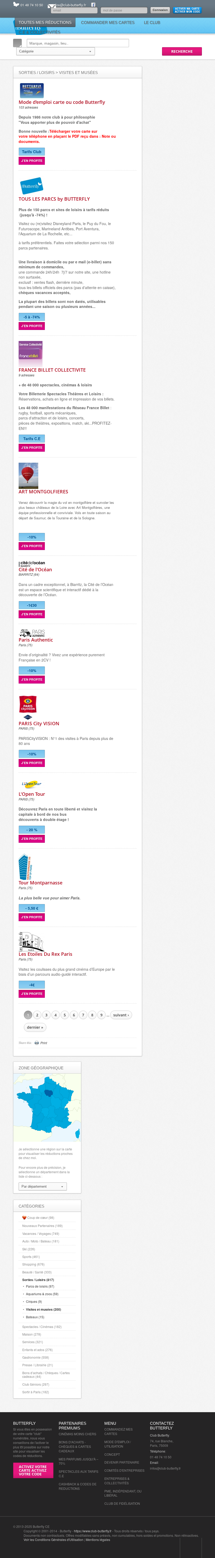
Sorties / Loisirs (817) (38, 1279)
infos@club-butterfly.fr (69, 4)
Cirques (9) (34, 1301)
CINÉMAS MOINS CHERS (77, 1434)
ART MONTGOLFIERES (43, 491)
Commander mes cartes (108, 22)
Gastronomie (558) (35, 1357)
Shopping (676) (33, 1264)
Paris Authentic (36, 640)
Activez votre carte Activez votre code (33, 1470)
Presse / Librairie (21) (37, 1365)
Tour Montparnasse (40, 882)
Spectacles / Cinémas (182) (42, 1326)
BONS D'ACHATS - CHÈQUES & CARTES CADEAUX (75, 1446)
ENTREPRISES (133, 1470)
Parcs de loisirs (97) (40, 1286)
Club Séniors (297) (35, 1384)
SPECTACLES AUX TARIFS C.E (78, 1473)
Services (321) (32, 1342)
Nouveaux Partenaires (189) (42, 1225)
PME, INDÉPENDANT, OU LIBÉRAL (123, 1493)
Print (43, 1043)
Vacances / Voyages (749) (40, 1233)
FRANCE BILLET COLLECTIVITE (52, 370)
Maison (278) (31, 1334)
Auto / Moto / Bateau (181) (40, 1241)
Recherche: (17, 43)
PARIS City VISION (39, 723)
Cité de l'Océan (35, 569)
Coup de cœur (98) (40, 1217)
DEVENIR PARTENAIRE (121, 1462)
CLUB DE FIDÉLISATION (122, 1503)
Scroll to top (191, 1548)
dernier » (35, 1027)
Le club (152, 22)
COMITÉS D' (113, 1470)
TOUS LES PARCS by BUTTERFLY (54, 199)
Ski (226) (28, 1249)
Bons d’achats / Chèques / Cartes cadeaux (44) (46, 1374)
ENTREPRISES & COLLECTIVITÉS (117, 1480)
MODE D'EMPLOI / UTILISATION (117, 1443)
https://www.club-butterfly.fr (92, 1531)
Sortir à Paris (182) (35, 1392)
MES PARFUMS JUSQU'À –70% (78, 1461)
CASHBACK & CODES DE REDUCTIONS (77, 1486)
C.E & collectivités (39, 32)
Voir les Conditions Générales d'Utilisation (53, 1539)
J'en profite (31, 160)
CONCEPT (112, 1454)
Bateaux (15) (35, 1317)
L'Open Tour (32, 794)
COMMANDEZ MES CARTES (118, 1431)
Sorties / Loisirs (37, 72)
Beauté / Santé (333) (37, 1272)
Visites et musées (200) (43, 1309)
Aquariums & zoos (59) (42, 1294)
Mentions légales (98, 1539)
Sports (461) (31, 1256)
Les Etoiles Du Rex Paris (45, 954)
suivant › (121, 1014)
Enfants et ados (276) (37, 1349)
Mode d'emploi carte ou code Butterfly (62, 102)
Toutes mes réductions (45, 22)
